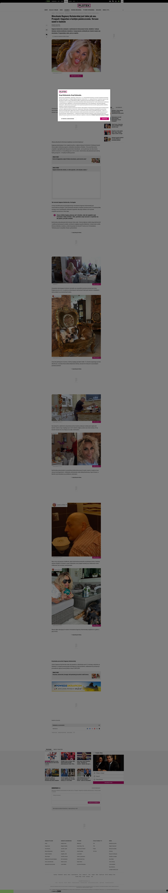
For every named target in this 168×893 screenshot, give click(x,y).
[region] (84, 105)
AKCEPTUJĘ (104, 118)
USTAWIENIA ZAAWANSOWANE (67, 118)
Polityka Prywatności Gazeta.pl (98, 114)
